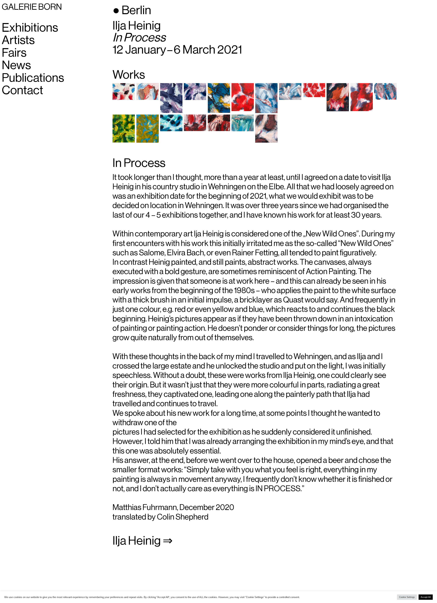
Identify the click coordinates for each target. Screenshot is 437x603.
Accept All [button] (426, 597)
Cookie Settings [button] (407, 597)
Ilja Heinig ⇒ (142, 541)
